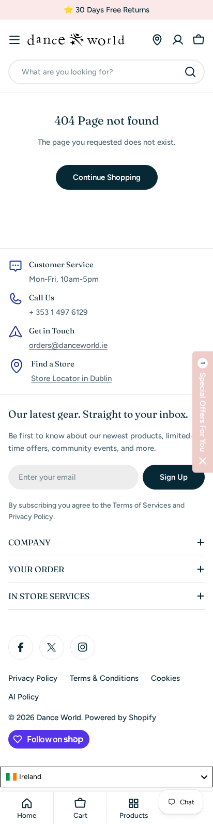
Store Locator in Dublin (71, 378)
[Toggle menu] (14, 40)
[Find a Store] (157, 40)
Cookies (165, 678)
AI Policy (23, 696)
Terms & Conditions (104, 678)
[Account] (178, 40)
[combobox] (106, 71)
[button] (202, 412)
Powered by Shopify (120, 717)
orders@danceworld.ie (68, 345)
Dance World (59, 717)
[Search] (190, 72)
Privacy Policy (32, 678)
